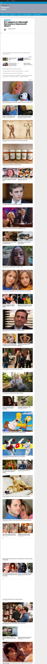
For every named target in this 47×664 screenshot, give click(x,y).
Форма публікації (37, 14)
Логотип (19, 14)
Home (3, 14)
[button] (45, 14)
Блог (7, 14)
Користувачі (12, 14)
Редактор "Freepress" (12, 28)
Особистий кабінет (27, 14)
